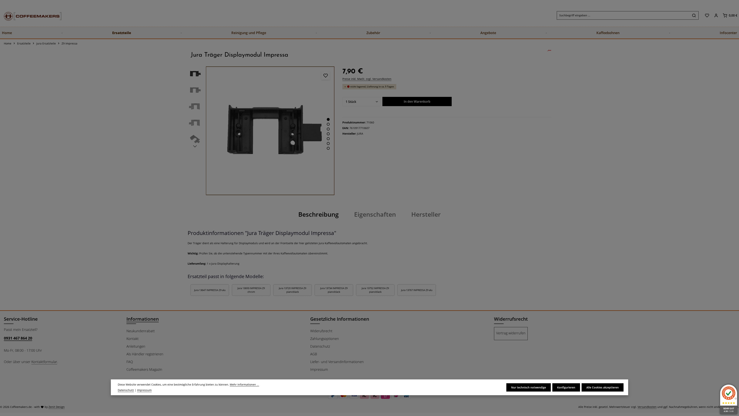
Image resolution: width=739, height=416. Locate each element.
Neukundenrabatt (140, 331)
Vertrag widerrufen (511, 333)
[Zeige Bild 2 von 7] (328, 124)
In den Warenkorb (417, 101)
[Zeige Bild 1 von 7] (328, 119)
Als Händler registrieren (144, 354)
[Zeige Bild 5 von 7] (328, 138)
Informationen (142, 319)
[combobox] (623, 15)
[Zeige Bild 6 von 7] (328, 143)
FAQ (129, 361)
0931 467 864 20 (18, 338)
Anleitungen (135, 346)
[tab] (318, 214)
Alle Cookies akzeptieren (602, 387)
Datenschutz (320, 346)
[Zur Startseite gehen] (29, 15)
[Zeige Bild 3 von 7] (328, 129)
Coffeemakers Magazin (144, 369)
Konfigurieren (566, 387)
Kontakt (132, 338)
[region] (261, 130)
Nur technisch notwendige (528, 387)
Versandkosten (647, 407)
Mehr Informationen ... (244, 384)
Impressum (319, 369)
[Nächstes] (195, 146)
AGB (313, 354)
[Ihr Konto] (716, 15)
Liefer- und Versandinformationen (337, 361)
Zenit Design (56, 407)
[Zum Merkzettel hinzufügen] (325, 75)
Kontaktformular (44, 361)
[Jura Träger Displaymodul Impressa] (270, 130)
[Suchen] (694, 15)
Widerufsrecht (321, 331)
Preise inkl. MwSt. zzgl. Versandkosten (366, 79)
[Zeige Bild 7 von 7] (328, 148)
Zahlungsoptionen (324, 338)
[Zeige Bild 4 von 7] (328, 134)
